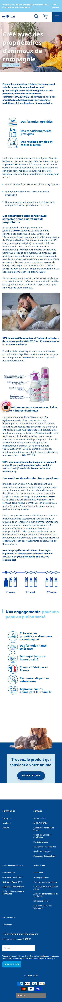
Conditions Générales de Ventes (43, 828)
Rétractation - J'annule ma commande (13, 892)
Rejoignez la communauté (13, 886)
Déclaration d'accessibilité (44, 856)
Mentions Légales (40, 842)
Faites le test (31, 775)
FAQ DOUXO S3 (39, 818)
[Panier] (45, 16)
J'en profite (55, 6)
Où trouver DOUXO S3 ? (12, 877)
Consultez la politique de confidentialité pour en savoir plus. (34, 958)
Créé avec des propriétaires (45, 882)
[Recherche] (36, 16)
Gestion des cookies (41, 851)
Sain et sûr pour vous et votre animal (45, 887)
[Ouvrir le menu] (57, 17)
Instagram (6, 818)
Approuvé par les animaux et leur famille (45, 895)
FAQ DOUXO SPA (40, 823)
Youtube (5, 827)
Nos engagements (41, 877)
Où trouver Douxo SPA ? (12, 882)
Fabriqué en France (41, 901)
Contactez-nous (8, 872)
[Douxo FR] (8, 17)
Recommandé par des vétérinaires (42, 906)
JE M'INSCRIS (12, 964)
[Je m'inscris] (31, 790)
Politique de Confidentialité (44, 846)
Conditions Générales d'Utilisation (42, 836)
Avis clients (7, 924)
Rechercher (38, 872)
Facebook (6, 823)
